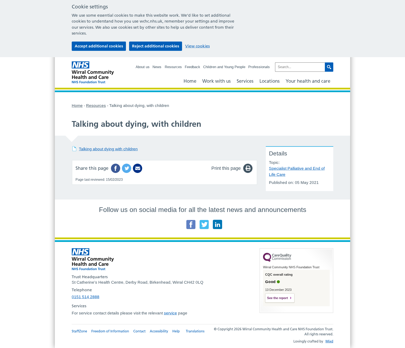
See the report (277, 298)
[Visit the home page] (93, 72)
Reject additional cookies (155, 46)
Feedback (192, 67)
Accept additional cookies (99, 46)
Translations (195, 331)
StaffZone (79, 331)
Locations (269, 81)
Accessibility (159, 331)
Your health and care (308, 81)
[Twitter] (204, 224)
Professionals (259, 67)
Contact (139, 331)
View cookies (197, 46)
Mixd (329, 341)
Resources (173, 67)
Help (176, 331)
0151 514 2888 (85, 297)
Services (245, 81)
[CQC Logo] (277, 260)
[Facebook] (191, 224)
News (157, 67)
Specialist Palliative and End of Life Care (297, 171)
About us (143, 67)
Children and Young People (224, 67)
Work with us (216, 81)
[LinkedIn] (217, 224)
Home (190, 81)
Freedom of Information (110, 331)
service (170, 313)
